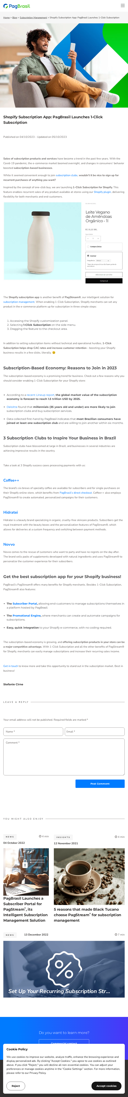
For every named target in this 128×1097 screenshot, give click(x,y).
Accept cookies (106, 1085)
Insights (63, 837)
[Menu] (123, 5)
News (10, 837)
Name (10, 731)
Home (6, 17)
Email (70, 731)
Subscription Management (33, 17)
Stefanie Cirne (13, 684)
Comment (13, 742)
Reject (16, 1085)
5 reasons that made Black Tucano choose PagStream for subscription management (87, 915)
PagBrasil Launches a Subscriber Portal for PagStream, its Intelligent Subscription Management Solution (25, 909)
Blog (14, 17)
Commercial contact (64, 1043)
